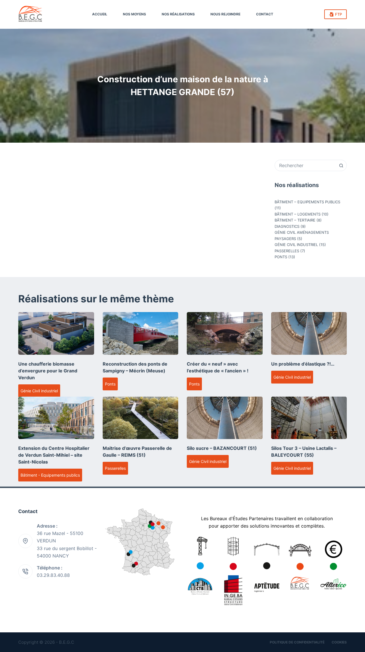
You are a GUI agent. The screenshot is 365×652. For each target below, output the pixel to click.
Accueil (99, 14)
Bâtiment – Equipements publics (307, 202)
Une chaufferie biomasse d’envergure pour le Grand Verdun (47, 370)
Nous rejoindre (225, 14)
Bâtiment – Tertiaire (295, 220)
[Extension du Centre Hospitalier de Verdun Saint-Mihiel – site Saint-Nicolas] (56, 418)
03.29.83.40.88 (53, 575)
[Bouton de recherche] (341, 165)
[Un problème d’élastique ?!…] (309, 333)
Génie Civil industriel (296, 244)
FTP (338, 14)
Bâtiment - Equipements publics (50, 475)
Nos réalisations (178, 14)
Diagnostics (287, 226)
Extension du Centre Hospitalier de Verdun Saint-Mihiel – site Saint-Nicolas (54, 455)
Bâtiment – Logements (298, 214)
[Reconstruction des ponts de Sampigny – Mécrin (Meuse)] (141, 333)
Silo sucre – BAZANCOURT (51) (222, 448)
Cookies (339, 642)
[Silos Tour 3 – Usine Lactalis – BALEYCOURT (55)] (309, 418)
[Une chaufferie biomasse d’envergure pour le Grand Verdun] (56, 333)
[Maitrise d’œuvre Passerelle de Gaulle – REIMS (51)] (141, 418)
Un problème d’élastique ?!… (302, 364)
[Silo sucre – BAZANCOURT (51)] (225, 418)
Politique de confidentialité (297, 642)
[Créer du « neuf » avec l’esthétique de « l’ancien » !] (225, 333)
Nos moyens (134, 14)
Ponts (281, 257)
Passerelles (287, 251)
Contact (264, 14)
